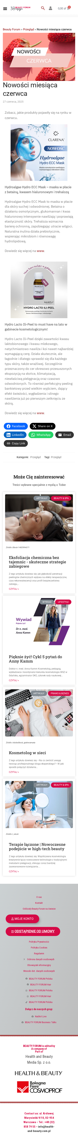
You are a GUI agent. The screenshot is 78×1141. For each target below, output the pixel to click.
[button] (5, 8)
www (40, 251)
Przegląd (28, 29)
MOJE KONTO (24, 919)
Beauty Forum (11, 29)
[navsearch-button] (43, 8)
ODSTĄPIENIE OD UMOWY (35, 931)
